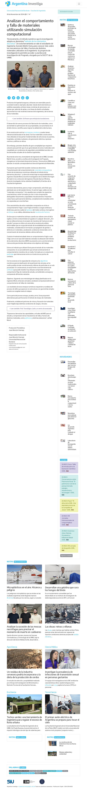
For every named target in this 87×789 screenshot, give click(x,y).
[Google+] (18, 97)
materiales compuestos (42, 170)
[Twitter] (13, 97)
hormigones (29, 132)
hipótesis (29, 210)
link (67, 471)
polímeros (28, 318)
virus (55, 685)
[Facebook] (9, 97)
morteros (36, 132)
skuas (50, 630)
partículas (10, 254)
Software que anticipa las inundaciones (36, 118)
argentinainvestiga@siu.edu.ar (26, 786)
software (10, 270)
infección (48, 685)
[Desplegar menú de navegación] (79, 4)
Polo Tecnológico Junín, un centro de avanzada (36, 308)
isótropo (11, 212)
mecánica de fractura (42, 212)
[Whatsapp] (27, 97)
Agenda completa (66, 555)
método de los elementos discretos (19, 771)
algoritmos (44, 261)
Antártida (10, 598)
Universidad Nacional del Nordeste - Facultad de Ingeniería (26, 11)
